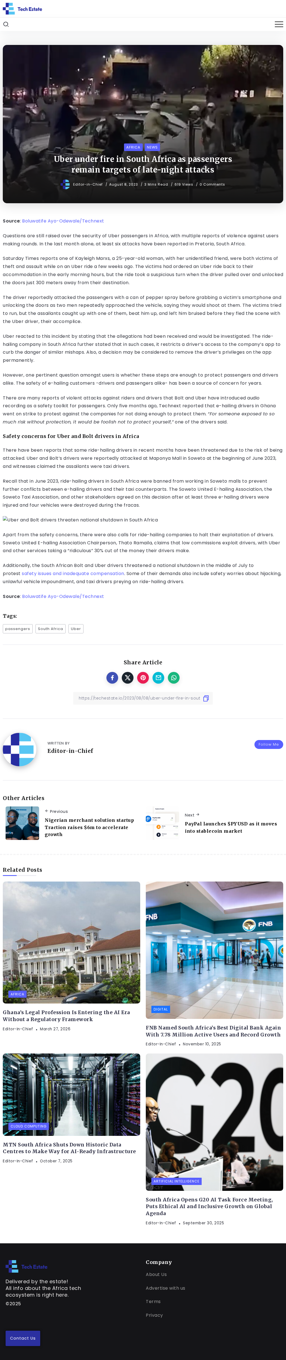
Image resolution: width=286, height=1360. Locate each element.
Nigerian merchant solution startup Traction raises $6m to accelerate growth (89, 827)
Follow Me (269, 744)
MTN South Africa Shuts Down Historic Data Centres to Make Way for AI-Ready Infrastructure (69, 1148)
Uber (76, 628)
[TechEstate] (26, 1266)
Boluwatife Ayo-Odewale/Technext (63, 221)
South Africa (50, 628)
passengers (17, 628)
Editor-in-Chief (88, 184)
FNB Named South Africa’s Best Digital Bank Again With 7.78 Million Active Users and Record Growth (213, 1031)
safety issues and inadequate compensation (73, 573)
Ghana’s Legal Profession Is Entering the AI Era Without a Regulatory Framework (66, 1016)
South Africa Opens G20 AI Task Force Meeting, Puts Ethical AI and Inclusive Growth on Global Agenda (209, 1207)
